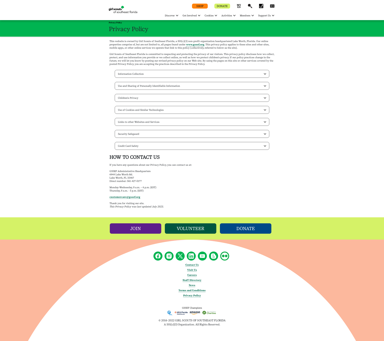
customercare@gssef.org (125, 197)
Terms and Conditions (192, 290)
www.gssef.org (195, 44)
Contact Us (192, 264)
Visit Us (192, 270)
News (192, 285)
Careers (192, 275)
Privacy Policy (192, 295)
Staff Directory (192, 280)
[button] (239, 7)
